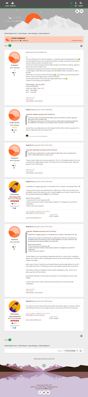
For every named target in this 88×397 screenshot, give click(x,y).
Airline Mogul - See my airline (35, 84)
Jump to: (60, 351)
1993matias (14, 194)
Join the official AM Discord (33, 218)
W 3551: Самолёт (53, 216)
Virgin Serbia (14, 122)
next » (80, 40)
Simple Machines (52, 387)
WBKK (46, 194)
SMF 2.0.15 (33, 387)
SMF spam (37, 359)
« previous (74, 40)
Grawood (16, 41)
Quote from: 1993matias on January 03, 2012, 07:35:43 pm (41, 231)
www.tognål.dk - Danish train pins (35, 213)
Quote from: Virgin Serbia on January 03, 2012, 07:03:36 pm (41, 150)
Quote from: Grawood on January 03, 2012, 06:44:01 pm (40, 114)
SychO (51, 389)
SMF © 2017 (42, 387)
